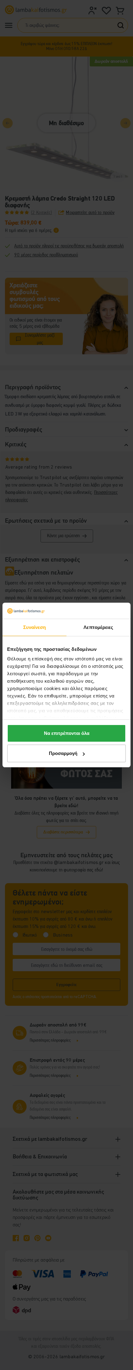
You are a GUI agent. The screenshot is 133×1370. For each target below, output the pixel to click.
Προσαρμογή (63, 753)
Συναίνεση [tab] (34, 627)
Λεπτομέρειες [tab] (98, 627)
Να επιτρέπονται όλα (66, 733)
